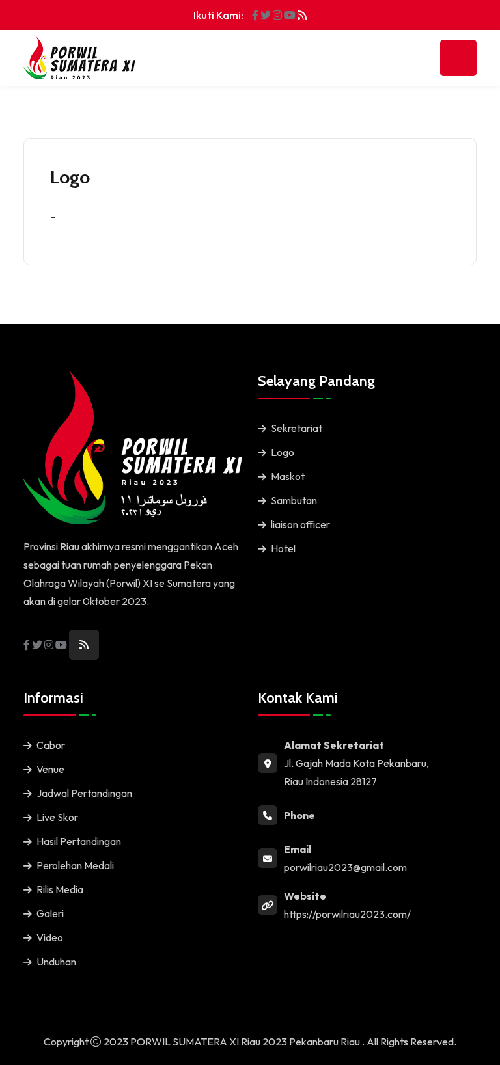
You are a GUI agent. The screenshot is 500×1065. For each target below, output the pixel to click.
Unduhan (56, 961)
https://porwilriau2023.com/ (347, 914)
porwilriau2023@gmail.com (345, 867)
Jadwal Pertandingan (84, 793)
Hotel (283, 548)
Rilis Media (59, 889)
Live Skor (57, 817)
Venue (50, 768)
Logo (282, 452)
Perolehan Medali (75, 865)
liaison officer (300, 524)
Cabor (50, 744)
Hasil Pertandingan (78, 841)
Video (49, 937)
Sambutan (294, 500)
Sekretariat (296, 428)
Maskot (288, 476)
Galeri (50, 913)
